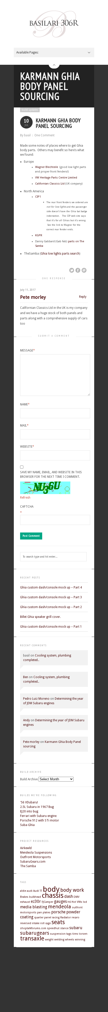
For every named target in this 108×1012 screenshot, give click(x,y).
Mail (24, 425)
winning (80, 939)
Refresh (25, 497)
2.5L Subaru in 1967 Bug (37, 807)
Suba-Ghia (27, 825)
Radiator (65, 917)
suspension (58, 933)
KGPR (38, 235)
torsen (83, 933)
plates (46, 912)
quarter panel (42, 917)
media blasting (33, 907)
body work (72, 890)
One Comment (44, 135)
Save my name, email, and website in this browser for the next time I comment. (51, 474)
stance (64, 928)
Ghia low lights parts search (60, 253)
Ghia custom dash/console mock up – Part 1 (51, 626)
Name (25, 404)
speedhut (53, 928)
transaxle (32, 938)
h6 (69, 902)
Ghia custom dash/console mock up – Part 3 (51, 597)
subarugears (34, 933)
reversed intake (29, 923)
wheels (69, 939)
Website (27, 446)
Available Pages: (27, 52)
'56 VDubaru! (29, 802)
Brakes (24, 897)
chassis (53, 895)
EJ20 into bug (29, 811)
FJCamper (47, 902)
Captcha (26, 506)
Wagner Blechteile (47, 167)
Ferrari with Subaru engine (38, 816)
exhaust (25, 902)
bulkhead (35, 897)
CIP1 (38, 196)
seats (58, 922)
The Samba (28, 866)
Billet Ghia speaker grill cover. (40, 617)
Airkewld (26, 848)
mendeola (59, 907)
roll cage (45, 923)
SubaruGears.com (32, 861)
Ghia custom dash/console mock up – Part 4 (51, 587)
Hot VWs (77, 902)
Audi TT (37, 890)
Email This (84, 270)
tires (75, 933)
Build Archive (29, 779)
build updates (30, 109)
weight (49, 939)
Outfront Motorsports (35, 857)
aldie (23, 890)
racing (56, 917)
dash (68, 896)
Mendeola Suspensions (36, 852)
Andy (26, 720)
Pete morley (33, 297)
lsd (85, 902)
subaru (75, 927)
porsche (58, 912)
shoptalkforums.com (33, 928)
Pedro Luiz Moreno (36, 698)
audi (29, 890)
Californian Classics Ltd (50, 183)
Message (27, 350)
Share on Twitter (71, 270)
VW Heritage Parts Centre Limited (56, 177)
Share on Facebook (77, 270)
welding (59, 939)
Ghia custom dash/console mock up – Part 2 (51, 607)
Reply (82, 296)
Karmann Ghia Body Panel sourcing (50, 86)
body (51, 889)
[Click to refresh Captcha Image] (45, 488)
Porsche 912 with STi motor (39, 820)
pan (39, 912)
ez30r (36, 901)
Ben (25, 677)
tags (69, 933)
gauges (60, 901)
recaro (75, 917)
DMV (76, 897)
